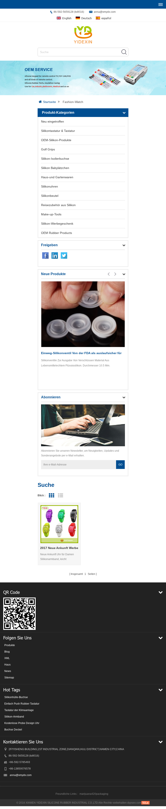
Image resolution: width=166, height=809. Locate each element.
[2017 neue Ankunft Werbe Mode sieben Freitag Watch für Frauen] (59, 524)
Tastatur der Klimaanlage (19, 710)
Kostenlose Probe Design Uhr (21, 723)
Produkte (9, 645)
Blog (7, 651)
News (7, 671)
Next (115, 274)
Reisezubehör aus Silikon (58, 205)
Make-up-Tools (51, 214)
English (67, 18)
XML (7, 658)
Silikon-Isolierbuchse (55, 158)
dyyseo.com (134, 802)
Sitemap (9, 677)
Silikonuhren (49, 186)
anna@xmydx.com (105, 11)
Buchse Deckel (13, 729)
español (106, 18)
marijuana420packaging (94, 793)
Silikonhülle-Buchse (16, 697)
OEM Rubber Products (56, 233)
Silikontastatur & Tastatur (58, 130)
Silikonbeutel (49, 195)
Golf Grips (48, 149)
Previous (108, 274)
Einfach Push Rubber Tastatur (21, 703)
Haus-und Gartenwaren (57, 177)
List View (60, 495)
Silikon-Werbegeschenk (57, 223)
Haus (7, 664)
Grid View (51, 495)
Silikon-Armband (14, 716)
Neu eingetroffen (52, 121)
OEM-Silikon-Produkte (56, 140)
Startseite (49, 102)
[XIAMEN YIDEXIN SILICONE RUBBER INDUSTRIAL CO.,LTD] (83, 34)
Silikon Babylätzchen (55, 168)
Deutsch (86, 18)
